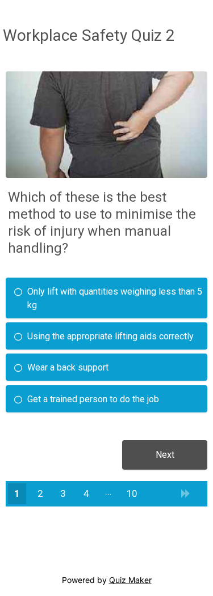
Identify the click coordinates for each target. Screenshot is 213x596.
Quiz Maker (130, 580)
